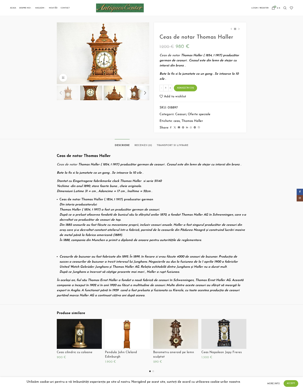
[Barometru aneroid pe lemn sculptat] (175, 334)
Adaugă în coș (185, 88)
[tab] (122, 144)
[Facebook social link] (171, 127)
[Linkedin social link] (187, 127)
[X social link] (175, 127)
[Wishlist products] (291, 8)
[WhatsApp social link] (191, 127)
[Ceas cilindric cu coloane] (79, 334)
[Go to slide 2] (153, 371)
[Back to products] (235, 29)
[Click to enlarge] (63, 78)
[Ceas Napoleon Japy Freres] (223, 334)
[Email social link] (179, 127)
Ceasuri (180, 114)
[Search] (285, 8)
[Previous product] (231, 29)
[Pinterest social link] (183, 127)
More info (273, 384)
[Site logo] (120, 7)
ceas (177, 121)
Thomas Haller (192, 121)
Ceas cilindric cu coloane (74, 352)
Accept (291, 383)
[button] (61, 93)
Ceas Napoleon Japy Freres (221, 352)
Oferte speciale (199, 114)
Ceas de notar (170, 55)
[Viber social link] (199, 127)
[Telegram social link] (195, 127)
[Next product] (239, 29)
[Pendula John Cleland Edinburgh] (127, 334)
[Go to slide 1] (150, 371)
